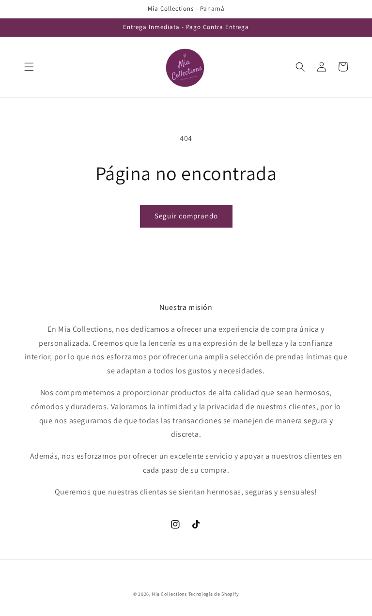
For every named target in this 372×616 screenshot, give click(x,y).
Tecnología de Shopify (213, 594)
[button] (29, 66)
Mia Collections (169, 594)
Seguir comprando (186, 215)
